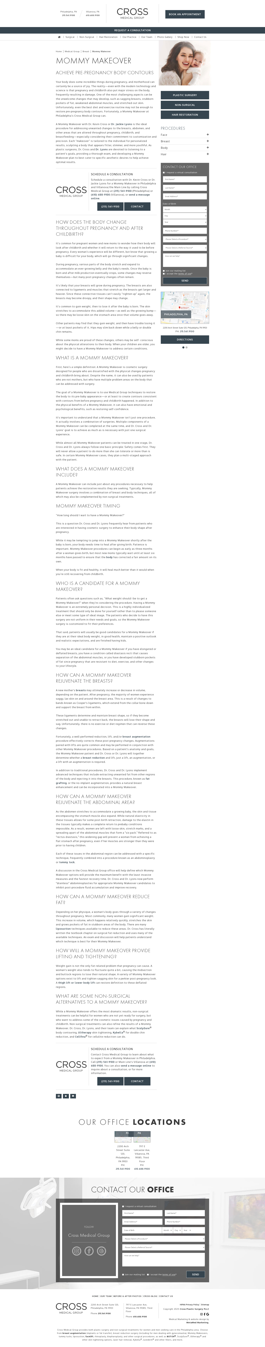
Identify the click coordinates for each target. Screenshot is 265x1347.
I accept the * (179, 273)
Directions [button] (185, 339)
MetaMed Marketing (197, 1322)
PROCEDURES (173, 128)
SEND (185, 280)
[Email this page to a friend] (73, 1096)
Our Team (106, 1296)
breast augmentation (136, 736)
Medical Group (72, 51)
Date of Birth (169, 204)
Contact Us (166, 1296)
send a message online (136, 1065)
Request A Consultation (132, 30)
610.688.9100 (93, 15)
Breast (86, 51)
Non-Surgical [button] (185, 104)
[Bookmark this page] (66, 1096)
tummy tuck (67, 862)
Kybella (118, 1032)
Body (164, 147)
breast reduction (94, 757)
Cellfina (80, 1036)
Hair (164, 154)
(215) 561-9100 (123, 190)
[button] (183, 347)
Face (164, 134)
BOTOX (171, 1336)
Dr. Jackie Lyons (121, 124)
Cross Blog (150, 1296)
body (109, 557)
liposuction (63, 928)
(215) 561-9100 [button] (110, 206)
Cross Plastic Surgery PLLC (194, 1309)
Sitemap (205, 1304)
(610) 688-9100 (100, 194)
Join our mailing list (176, 271)
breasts (81, 690)
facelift (89, 1336)
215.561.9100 (68, 15)
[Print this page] (59, 1096)
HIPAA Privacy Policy (189, 1304)
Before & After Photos (127, 1296)
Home (59, 51)
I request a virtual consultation (181, 172)
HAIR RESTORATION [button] (185, 114)
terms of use (184, 273)
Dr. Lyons (102, 149)
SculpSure (143, 1028)
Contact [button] (137, 206)
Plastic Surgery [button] (185, 95)
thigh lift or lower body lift (76, 982)
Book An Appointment (185, 14)
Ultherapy (85, 1032)
